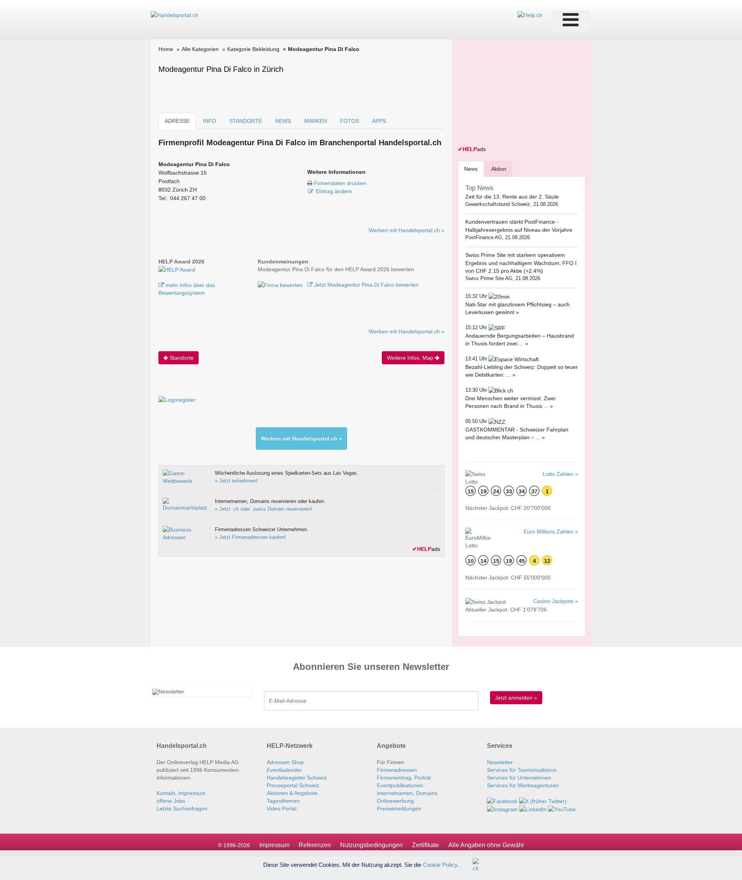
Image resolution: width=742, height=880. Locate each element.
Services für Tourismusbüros (521, 770)
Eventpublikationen (400, 785)
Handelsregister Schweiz (297, 778)
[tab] (471, 169)
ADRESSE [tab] (177, 121)
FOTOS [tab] (349, 121)
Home (165, 49)
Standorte (181, 358)
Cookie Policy (440, 864)
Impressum (274, 845)
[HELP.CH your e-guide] (529, 15)
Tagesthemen (283, 801)
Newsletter (500, 762)
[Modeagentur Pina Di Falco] (176, 269)
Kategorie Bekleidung (253, 49)
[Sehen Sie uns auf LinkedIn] (532, 809)
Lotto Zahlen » (560, 474)
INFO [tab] (209, 121)
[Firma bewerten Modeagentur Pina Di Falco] (281, 285)
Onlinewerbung (395, 801)
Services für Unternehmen (519, 778)
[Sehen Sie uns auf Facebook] (502, 801)
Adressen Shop (285, 762)
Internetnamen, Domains (407, 793)
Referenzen (315, 845)
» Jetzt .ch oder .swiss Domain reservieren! (263, 509)
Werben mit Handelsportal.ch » (406, 230)
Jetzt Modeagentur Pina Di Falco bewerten (366, 285)
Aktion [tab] (498, 169)
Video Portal (281, 808)
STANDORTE (245, 121)
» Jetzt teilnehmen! (236, 481)
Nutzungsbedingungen (371, 845)
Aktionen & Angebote (292, 793)
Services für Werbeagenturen (523, 785)
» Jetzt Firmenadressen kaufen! (250, 537)
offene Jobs (171, 801)
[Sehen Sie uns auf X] (543, 801)
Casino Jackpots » (555, 601)
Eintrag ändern (334, 191)
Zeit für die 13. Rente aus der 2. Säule (512, 197)
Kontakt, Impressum (181, 793)
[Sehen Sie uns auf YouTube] (562, 809)
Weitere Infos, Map (411, 358)
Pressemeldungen (399, 808)
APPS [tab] (379, 121)
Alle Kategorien (200, 49)
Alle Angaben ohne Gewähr (486, 845)
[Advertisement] (516, 93)
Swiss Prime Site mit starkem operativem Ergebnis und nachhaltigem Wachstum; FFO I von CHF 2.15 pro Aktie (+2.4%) (521, 263)
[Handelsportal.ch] (174, 15)
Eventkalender (284, 770)
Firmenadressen (397, 770)
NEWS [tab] (283, 121)
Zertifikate (425, 845)
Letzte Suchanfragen (182, 808)
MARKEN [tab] (315, 121)
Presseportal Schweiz (293, 785)
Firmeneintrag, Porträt (404, 778)
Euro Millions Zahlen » (551, 531)
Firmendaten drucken (340, 183)
